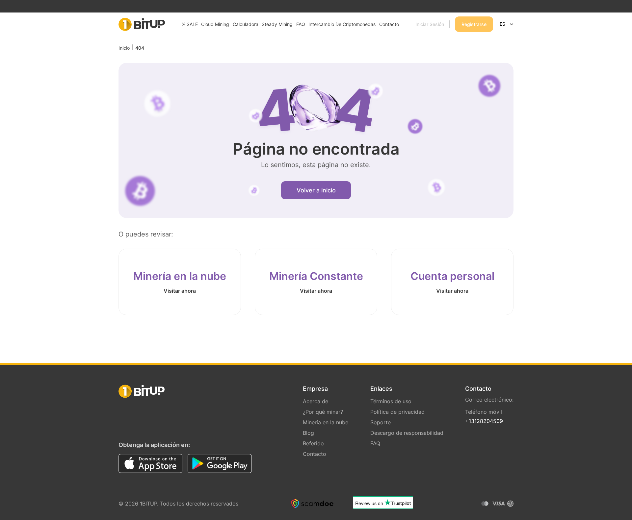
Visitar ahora (180, 290)
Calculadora (245, 24)
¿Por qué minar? (323, 412)
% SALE (190, 24)
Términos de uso (390, 401)
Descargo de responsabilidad (406, 433)
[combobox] (507, 24)
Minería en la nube (325, 422)
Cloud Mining (215, 24)
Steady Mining (277, 24)
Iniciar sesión (429, 24)
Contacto (389, 24)
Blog (308, 433)
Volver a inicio (316, 190)
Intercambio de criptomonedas (342, 24)
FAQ (300, 24)
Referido (313, 443)
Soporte (380, 422)
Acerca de (315, 401)
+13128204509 (484, 421)
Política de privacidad (397, 412)
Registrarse (474, 24)
